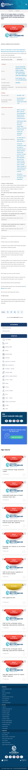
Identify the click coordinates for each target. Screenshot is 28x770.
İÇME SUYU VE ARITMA (10, 361)
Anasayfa (11, 11)
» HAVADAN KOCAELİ (6, 724)
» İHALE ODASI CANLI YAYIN (7, 738)
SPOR (6, 394)
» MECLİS (3, 691)
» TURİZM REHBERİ (5, 716)
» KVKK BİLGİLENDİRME (6, 702)
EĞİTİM (6, 350)
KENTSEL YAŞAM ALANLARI (11, 376)
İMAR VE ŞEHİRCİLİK (9, 365)
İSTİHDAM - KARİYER (9, 368)
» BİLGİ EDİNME (5, 734)
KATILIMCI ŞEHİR (8, 372)
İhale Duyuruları (6, 331)
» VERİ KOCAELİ (5, 726)
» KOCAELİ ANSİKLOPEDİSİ (7, 722)
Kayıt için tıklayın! (17, 437)
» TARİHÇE (4, 707)
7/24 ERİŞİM (8, 339)
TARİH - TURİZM (8, 398)
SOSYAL (7, 387)
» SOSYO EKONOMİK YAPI (7, 709)
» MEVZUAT (4, 695)
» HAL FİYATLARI (5, 740)
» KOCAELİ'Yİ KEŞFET (6, 712)
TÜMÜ (6, 408)
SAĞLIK (6, 383)
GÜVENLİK (7, 358)
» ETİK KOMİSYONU (5, 698)
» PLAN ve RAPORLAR (6, 693)
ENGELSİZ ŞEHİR (8, 354)
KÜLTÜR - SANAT (9, 379)
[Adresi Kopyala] (21, 312)
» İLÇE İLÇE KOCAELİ (6, 714)
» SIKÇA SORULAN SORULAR (7, 744)
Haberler (17, 11)
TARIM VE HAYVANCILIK (10, 401)
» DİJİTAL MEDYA (5, 700)
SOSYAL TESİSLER (9, 390)
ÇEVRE (6, 343)
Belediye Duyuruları (6, 328)
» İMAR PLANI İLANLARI (6, 742)
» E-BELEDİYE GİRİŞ (5, 732)
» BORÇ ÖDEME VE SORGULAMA (8, 736)
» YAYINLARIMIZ (4, 728)
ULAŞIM (6, 405)
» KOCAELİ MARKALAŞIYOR (7, 720)
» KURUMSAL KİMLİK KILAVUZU (7, 696)
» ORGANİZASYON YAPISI (7, 689)
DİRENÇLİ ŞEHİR (8, 347)
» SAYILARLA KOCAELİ (6, 711)
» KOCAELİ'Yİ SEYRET (6, 718)
